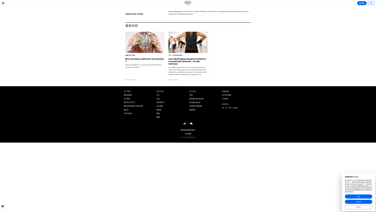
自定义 (359, 207)
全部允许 (358, 202)
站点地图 (188, 134)
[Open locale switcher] (2, 206)
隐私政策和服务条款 (188, 130)
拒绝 (358, 196)
